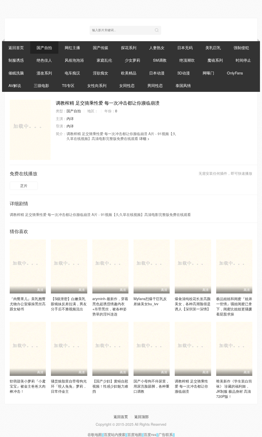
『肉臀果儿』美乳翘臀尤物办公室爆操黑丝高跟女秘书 (28, 303)
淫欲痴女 (100, 72)
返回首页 (16, 47)
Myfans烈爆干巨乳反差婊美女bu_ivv (150, 301)
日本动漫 (157, 72)
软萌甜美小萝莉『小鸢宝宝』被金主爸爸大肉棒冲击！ (28, 386)
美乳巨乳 (213, 47)
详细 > (144, 138)
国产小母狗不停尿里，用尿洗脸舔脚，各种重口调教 (151, 386)
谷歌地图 (95, 434)
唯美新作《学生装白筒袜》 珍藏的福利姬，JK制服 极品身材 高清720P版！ (234, 388)
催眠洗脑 (16, 72)
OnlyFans (235, 72)
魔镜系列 (215, 60)
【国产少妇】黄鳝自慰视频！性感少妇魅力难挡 (110, 386)
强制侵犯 (241, 47)
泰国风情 (183, 85)
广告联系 (165, 434)
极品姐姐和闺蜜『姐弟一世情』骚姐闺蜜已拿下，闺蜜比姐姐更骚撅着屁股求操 (234, 306)
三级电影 (41, 85)
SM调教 (160, 60)
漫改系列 (44, 72)
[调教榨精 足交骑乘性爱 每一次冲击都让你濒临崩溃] (30, 130)
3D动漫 (183, 72)
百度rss (150, 434)
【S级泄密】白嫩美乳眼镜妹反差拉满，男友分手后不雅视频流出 (69, 303)
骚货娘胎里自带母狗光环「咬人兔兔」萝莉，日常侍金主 (69, 386)
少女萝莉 (132, 60)
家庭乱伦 (104, 60)
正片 (23, 185)
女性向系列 (96, 85)
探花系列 (128, 47)
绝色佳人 (44, 60)
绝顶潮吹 (187, 60)
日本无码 (185, 47)
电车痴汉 (72, 72)
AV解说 (14, 85)
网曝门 (208, 72)
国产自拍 (44, 47)
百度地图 (134, 434)
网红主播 (72, 47)
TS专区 (68, 85)
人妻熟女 (157, 47)
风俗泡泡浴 (74, 60)
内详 (70, 118)
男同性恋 (155, 85)
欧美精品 (128, 72)
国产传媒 (100, 47)
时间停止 (243, 60)
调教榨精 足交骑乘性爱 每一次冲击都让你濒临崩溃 (191, 386)
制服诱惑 (16, 60)
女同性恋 (127, 85)
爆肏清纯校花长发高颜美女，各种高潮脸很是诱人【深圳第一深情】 (193, 303)
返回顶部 (141, 416)
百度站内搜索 (114, 434)
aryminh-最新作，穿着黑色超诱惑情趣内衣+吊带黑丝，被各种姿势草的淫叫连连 (110, 306)
